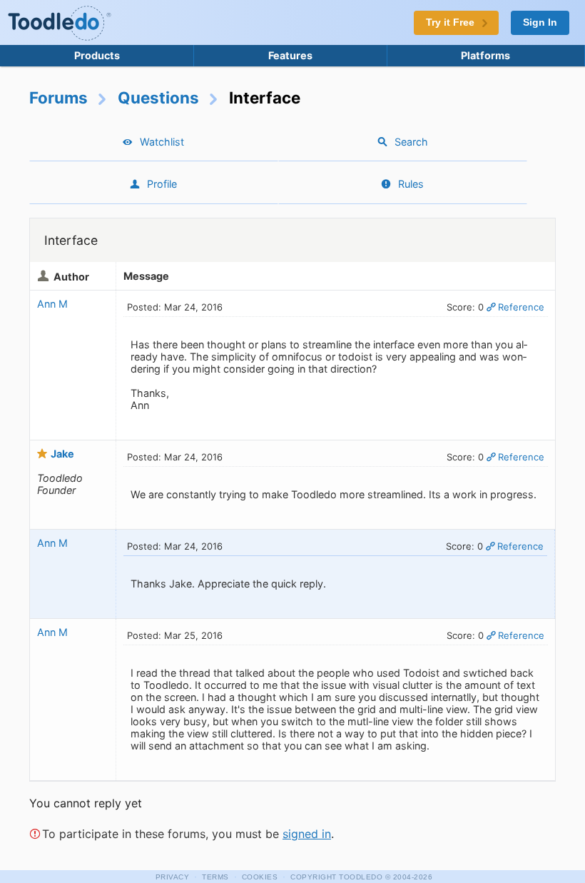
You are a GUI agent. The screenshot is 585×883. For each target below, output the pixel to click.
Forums (58, 97)
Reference (521, 307)
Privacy (173, 877)
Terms (215, 877)
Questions (158, 97)
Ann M (52, 304)
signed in (307, 834)
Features (290, 55)
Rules (411, 184)
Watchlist (162, 142)
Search (411, 142)
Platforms (485, 55)
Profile (162, 184)
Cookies (260, 877)
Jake (62, 454)
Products (97, 55)
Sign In (540, 22)
